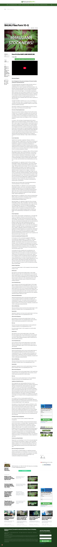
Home (7, 4)
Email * (42, 415)
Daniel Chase (6, 506)
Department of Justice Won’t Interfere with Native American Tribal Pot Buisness (7, 469)
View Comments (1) (24, 470)
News (5, 75)
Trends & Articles (36, 4)
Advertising (35, 532)
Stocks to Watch (7, 532)
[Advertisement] (28, 16)
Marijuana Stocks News (26, 4)
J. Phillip (5, 488)
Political (31, 4)
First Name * (42, 412)
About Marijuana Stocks (14, 532)
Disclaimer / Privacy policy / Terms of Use (25, 532)
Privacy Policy (43, 422)
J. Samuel (18, 524)
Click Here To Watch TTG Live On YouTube (24, 59)
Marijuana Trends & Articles (8, 515)
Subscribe (47, 419)
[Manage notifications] (2, 545)
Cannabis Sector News (43, 4)
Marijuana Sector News (48, 515)
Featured (19, 4)
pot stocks (7, 75)
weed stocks (6, 76)
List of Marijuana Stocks (13, 4)
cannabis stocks (6, 70)
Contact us (6, 533)
